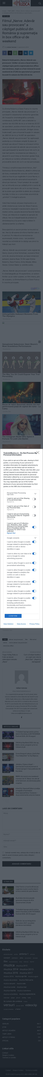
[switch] (34, 499)
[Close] (38, 453)
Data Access (21, 624)
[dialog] (21, 538)
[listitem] (21, 493)
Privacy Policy (34, 624)
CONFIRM (13, 616)
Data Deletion (8, 624)
